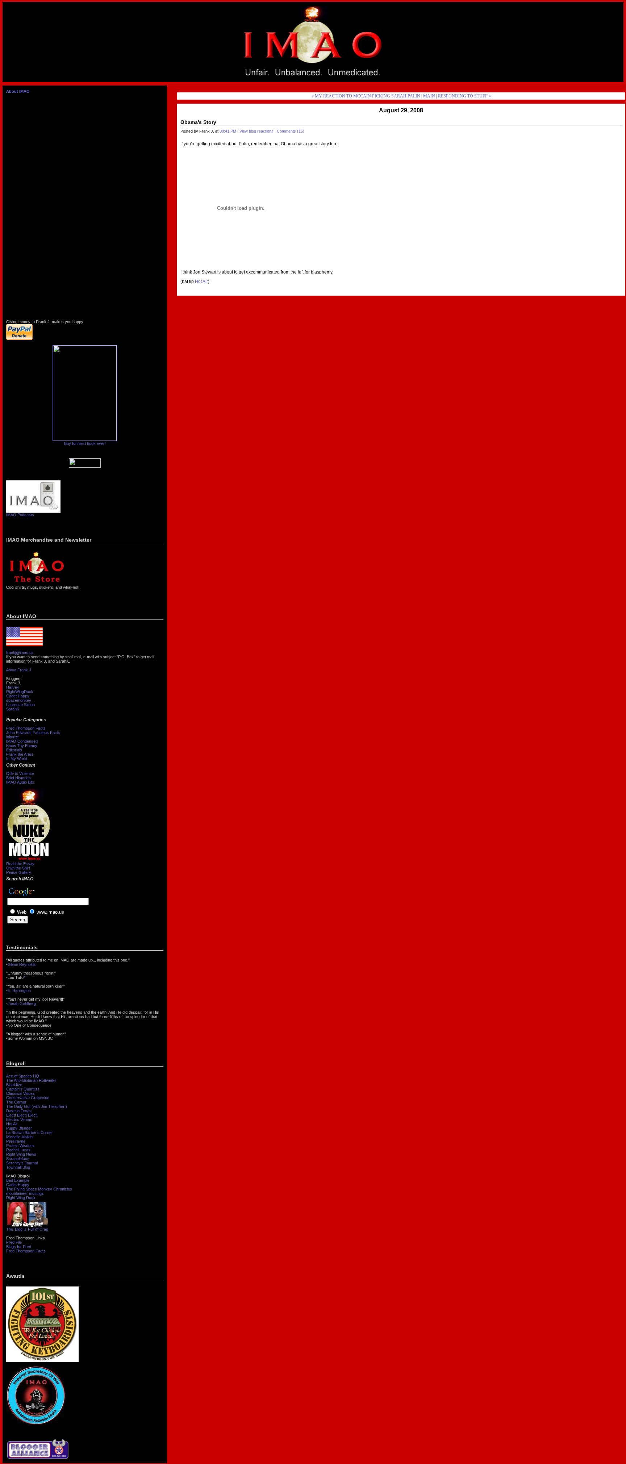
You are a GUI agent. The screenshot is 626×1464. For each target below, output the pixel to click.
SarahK (12, 709)
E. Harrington (19, 990)
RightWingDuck (19, 691)
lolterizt (12, 737)
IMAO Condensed (22, 741)
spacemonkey (18, 700)
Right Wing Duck (21, 1198)
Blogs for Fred (18, 1246)
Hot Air (12, 1124)
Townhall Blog (18, 1167)
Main (429, 96)
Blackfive (14, 1085)
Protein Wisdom (20, 1145)
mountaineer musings (25, 1193)
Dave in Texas (19, 1111)
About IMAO (18, 91)
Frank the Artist (19, 754)
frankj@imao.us (20, 652)
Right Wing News (21, 1154)
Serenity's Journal (22, 1163)
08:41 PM (228, 131)
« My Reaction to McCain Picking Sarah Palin (366, 96)
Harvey (12, 687)
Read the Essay (20, 864)
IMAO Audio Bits (20, 782)
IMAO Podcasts (20, 515)
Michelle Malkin (19, 1137)
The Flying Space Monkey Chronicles (39, 1189)
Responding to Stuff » (464, 96)
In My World (16, 758)
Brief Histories (18, 778)
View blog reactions (256, 131)
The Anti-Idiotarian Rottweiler (31, 1080)
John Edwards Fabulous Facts (33, 732)
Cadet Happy (17, 696)
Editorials (14, 750)
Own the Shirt (18, 868)
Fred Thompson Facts (26, 728)
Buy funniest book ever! (85, 443)
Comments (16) (290, 131)
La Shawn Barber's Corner (29, 1132)
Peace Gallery (18, 872)
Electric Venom (19, 1119)
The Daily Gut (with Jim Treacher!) (36, 1106)
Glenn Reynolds (22, 964)
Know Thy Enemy (21, 745)
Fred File (14, 1242)
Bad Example (17, 1180)
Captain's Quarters (22, 1089)
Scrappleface (17, 1158)
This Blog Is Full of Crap (27, 1229)
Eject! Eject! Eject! (22, 1115)
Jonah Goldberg (22, 1003)
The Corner (16, 1102)
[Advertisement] (546, 42)
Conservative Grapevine (27, 1098)
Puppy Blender (19, 1128)
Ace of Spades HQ (22, 1076)
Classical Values (20, 1093)
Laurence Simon (20, 704)
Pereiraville (15, 1141)
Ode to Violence (20, 773)
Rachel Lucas (18, 1150)
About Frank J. (19, 670)
